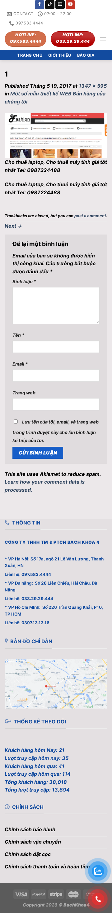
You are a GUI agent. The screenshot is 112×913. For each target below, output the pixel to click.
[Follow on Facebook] (39, 4)
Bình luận (24, 281)
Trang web (23, 392)
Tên (18, 335)
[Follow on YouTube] (70, 4)
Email (20, 364)
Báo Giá (86, 55)
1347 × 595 (93, 86)
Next (13, 226)
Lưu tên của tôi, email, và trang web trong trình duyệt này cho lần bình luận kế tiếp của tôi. (55, 431)
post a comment (90, 215)
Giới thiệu (59, 55)
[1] (56, 135)
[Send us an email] (60, 4)
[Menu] (103, 38)
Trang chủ (29, 55)
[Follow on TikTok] (49, 4)
